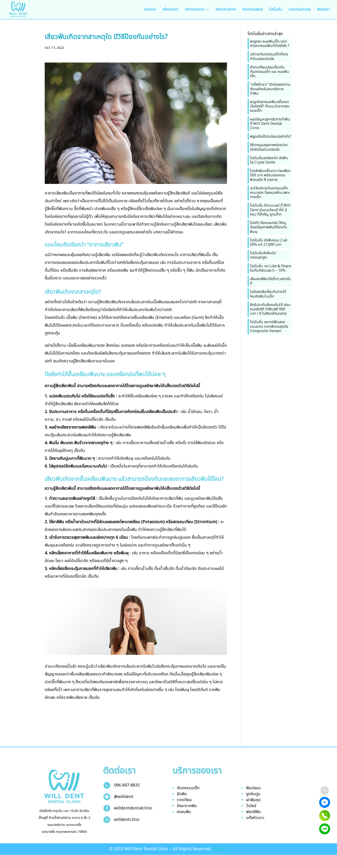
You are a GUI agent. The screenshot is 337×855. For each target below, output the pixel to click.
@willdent (123, 797)
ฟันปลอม (253, 788)
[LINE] (324, 828)
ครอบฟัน (184, 812)
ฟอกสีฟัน (253, 812)
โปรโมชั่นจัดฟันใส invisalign (263, 255)
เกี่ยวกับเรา (170, 10)
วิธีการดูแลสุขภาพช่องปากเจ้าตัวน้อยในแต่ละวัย (268, 147)
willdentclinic (127, 820)
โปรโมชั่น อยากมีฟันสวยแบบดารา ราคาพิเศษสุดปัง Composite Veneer (269, 326)
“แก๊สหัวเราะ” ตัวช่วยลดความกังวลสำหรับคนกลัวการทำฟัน (270, 89)
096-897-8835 (127, 785)
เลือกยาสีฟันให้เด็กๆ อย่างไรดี (270, 281)
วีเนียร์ (251, 806)
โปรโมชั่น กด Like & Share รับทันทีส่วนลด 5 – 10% (270, 268)
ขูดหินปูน (253, 794)
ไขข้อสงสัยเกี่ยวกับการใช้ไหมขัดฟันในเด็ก (268, 294)
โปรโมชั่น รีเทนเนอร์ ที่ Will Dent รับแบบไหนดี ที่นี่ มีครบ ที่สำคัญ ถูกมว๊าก (270, 210)
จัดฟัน (182, 794)
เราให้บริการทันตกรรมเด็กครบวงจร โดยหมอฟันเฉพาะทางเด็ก (270, 193)
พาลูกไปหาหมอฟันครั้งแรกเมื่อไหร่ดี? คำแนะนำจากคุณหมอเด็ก (270, 106)
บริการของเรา (195, 10)
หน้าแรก (150, 10)
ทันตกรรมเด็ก (188, 788)
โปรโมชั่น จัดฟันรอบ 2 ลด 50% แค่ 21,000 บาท (268, 242)
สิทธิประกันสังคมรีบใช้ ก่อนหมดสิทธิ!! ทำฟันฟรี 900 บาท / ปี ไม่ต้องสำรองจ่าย (270, 309)
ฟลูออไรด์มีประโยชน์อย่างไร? (270, 136)
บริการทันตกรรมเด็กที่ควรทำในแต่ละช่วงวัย (269, 56)
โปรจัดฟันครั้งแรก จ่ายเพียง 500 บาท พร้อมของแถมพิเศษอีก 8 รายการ (270, 175)
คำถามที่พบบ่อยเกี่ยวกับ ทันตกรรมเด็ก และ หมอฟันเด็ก (269, 72)
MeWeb (220, 849)
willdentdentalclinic (133, 808)
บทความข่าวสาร (299, 10)
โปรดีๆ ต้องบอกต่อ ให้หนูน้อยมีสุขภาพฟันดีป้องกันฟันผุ (268, 227)
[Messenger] (324, 802)
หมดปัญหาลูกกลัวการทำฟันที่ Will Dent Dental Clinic (270, 124)
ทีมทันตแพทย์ (252, 10)
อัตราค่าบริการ (225, 10)
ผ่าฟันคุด (253, 800)
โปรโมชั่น (275, 10)
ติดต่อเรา (323, 10)
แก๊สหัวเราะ (255, 818)
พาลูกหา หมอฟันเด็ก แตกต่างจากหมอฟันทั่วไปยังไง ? (269, 44)
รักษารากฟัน (187, 806)
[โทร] (324, 815)
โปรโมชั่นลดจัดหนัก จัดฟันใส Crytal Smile (269, 160)
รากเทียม (184, 800)
